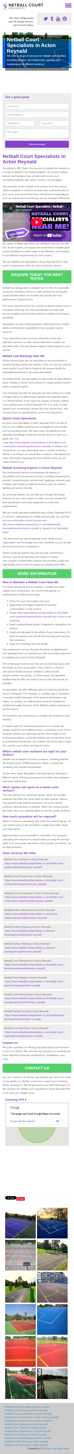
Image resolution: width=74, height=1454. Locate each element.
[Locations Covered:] (4, 5)
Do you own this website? (22, 1121)
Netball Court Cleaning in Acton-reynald (26, 1424)
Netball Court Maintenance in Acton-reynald (28, 1420)
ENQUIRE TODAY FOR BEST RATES (37, 277)
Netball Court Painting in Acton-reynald (26, 1427)
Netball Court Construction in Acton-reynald (28, 1413)
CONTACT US (37, 1068)
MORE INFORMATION (37, 573)
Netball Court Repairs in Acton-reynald (25, 1434)
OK (57, 1121)
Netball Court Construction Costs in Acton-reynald (32, 1417)
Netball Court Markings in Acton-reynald (26, 1445)
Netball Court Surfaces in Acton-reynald (26, 1410)
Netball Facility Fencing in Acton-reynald (26, 1441)
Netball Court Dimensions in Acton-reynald (28, 1431)
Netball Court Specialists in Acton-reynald (27, 1406)
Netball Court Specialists (56, 1448)
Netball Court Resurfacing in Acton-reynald (28, 1438)
